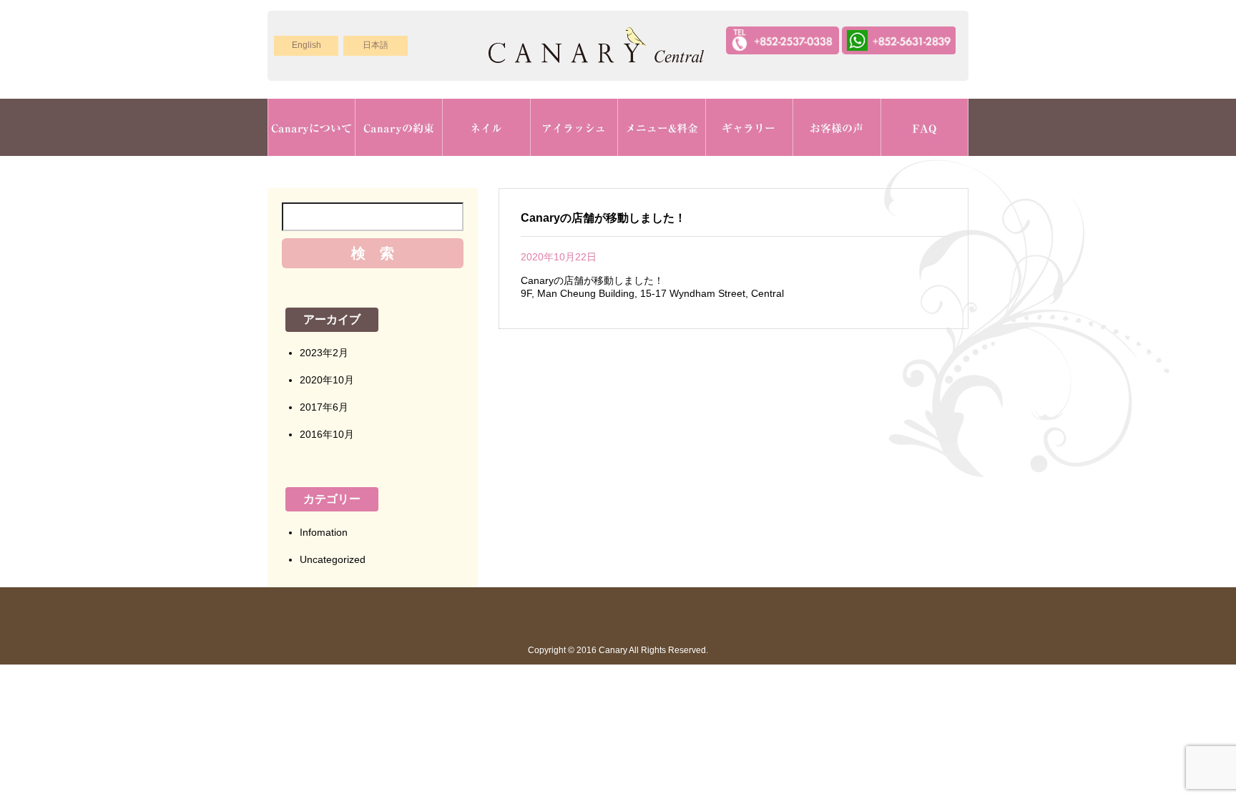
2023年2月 (324, 352)
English (306, 45)
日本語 (375, 45)
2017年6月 (324, 407)
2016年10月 (327, 434)
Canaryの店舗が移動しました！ (603, 218)
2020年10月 (327, 380)
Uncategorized (333, 559)
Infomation (324, 532)
